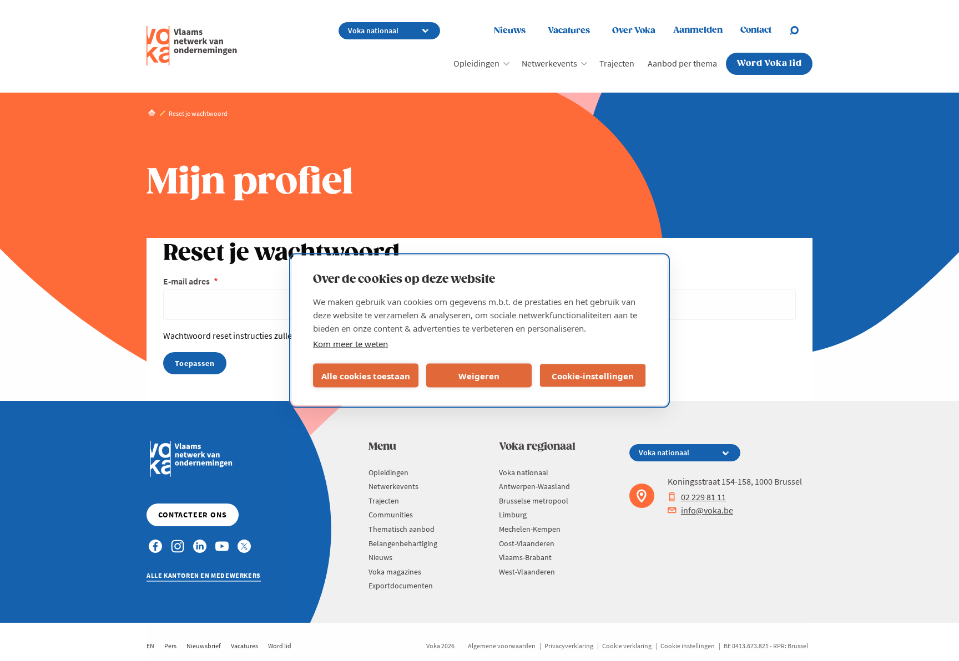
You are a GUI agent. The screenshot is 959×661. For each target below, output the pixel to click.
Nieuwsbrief (203, 646)
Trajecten (616, 63)
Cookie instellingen (687, 646)
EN (150, 646)
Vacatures (569, 31)
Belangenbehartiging (403, 543)
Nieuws (510, 31)
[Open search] (800, 30)
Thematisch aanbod (402, 529)
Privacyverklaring (568, 646)
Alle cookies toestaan (365, 375)
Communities (391, 515)
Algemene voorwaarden (502, 646)
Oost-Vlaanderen (526, 543)
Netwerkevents (549, 63)
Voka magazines (395, 572)
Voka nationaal (523, 472)
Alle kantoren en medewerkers (204, 575)
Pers (170, 646)
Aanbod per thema (682, 63)
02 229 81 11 (703, 496)
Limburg (513, 515)
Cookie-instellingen (593, 375)
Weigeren (478, 375)
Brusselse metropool (533, 501)
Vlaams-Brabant (525, 557)
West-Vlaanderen (527, 572)
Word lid (279, 646)
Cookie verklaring (627, 646)
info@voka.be (707, 510)
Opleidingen (476, 63)
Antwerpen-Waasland (534, 486)
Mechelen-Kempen (530, 529)
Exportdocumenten (401, 586)
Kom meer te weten (350, 343)
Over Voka (633, 31)
